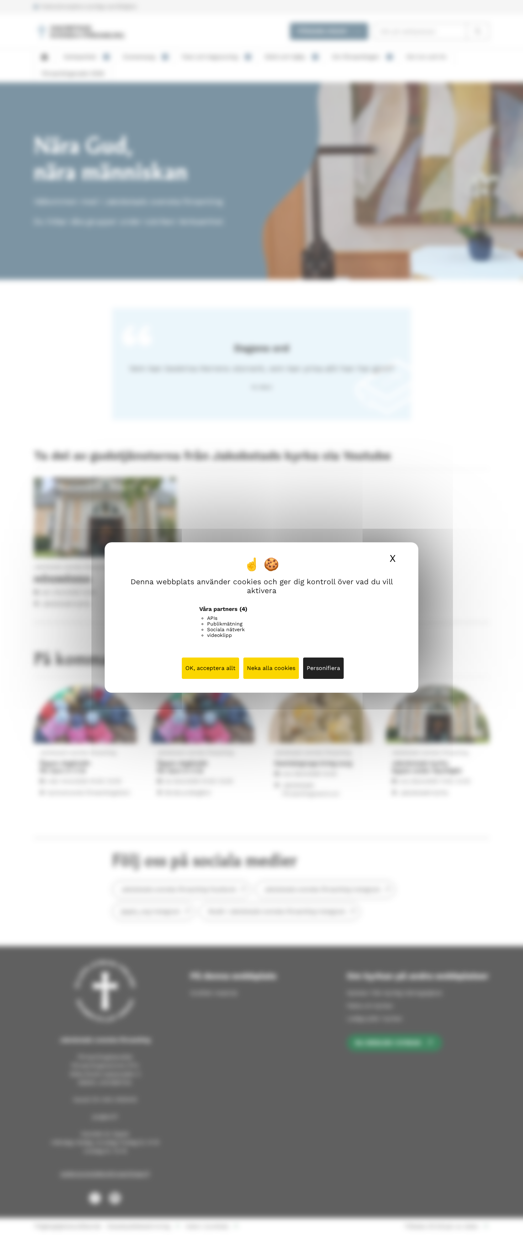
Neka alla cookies (271, 668)
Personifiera (323, 668)
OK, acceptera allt (210, 668)
